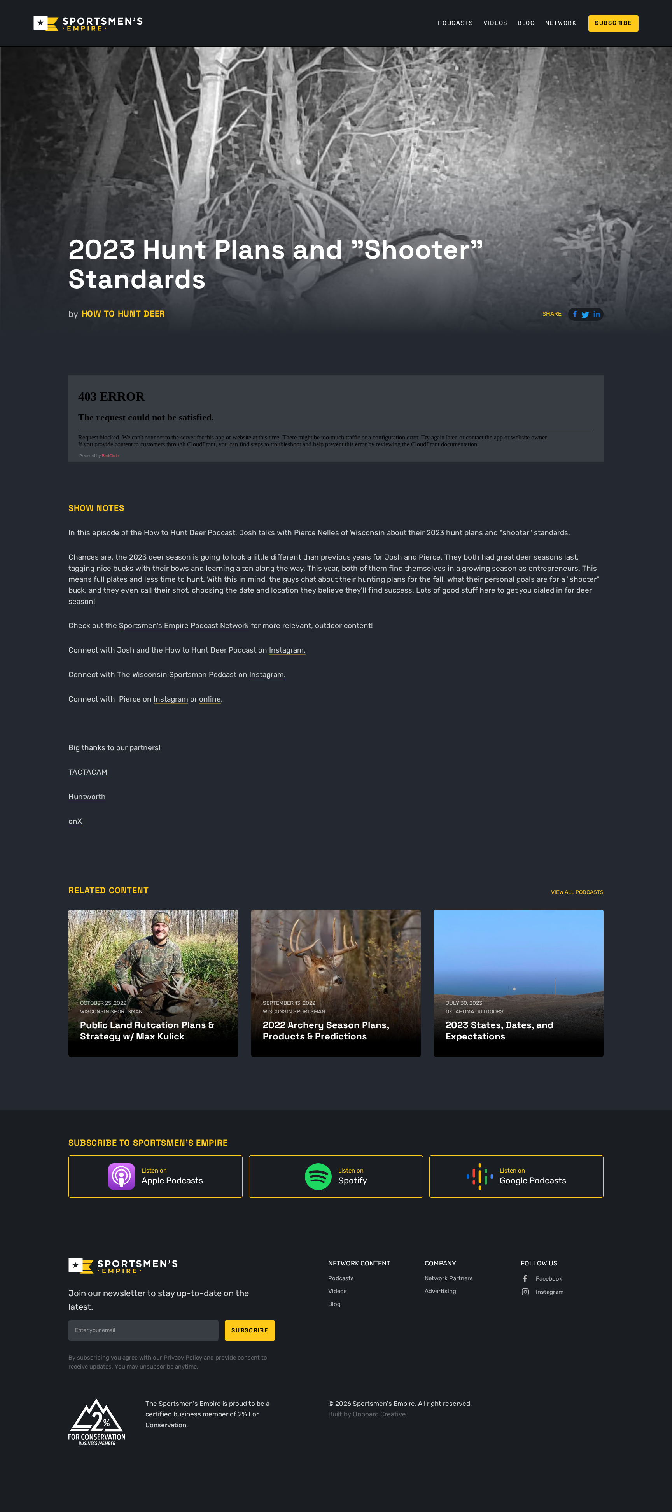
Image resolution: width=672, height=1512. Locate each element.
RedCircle (110, 455)
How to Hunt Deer (123, 313)
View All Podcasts (577, 892)
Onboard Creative (379, 1414)
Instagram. (287, 650)
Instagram (266, 674)
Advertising (440, 1291)
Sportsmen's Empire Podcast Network (184, 625)
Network (561, 22)
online (210, 699)
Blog (526, 22)
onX (75, 821)
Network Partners (449, 1278)
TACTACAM (87, 772)
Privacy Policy (184, 1357)
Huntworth (87, 796)
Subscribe (613, 23)
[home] (88, 23)
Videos (495, 22)
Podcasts (455, 22)
